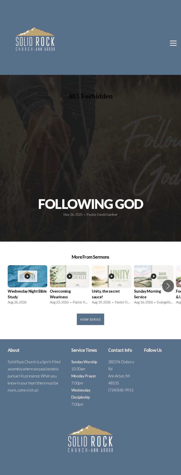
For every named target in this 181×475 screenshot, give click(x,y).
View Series (90, 319)
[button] (168, 286)
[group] (27, 286)
